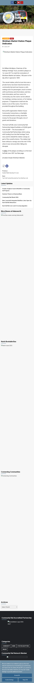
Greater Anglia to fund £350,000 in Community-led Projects (16, 189)
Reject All (25, 679)
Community (5, 38)
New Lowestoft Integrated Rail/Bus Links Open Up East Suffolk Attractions (16, 201)
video (5, 151)
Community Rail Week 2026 (10, 197)
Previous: (10, 172)
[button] (3, 166)
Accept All (17, 675)
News (11, 38)
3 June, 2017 (7, 46)
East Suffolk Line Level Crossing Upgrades (14, 206)
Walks (5, 649)
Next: (15, 177)
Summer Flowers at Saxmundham (12, 194)
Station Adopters (23, 646)
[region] (17, 671)
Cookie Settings (9, 679)
